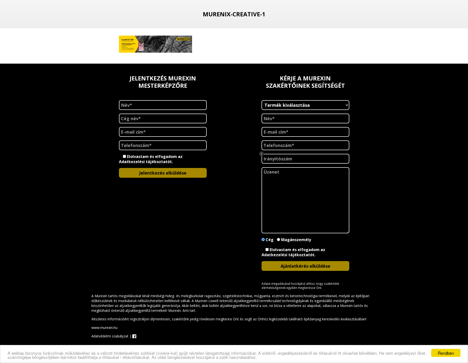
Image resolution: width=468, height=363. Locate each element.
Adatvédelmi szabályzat (109, 336)
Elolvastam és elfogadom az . (151, 159)
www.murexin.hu (104, 327)
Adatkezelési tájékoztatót (145, 161)
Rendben (446, 353)
